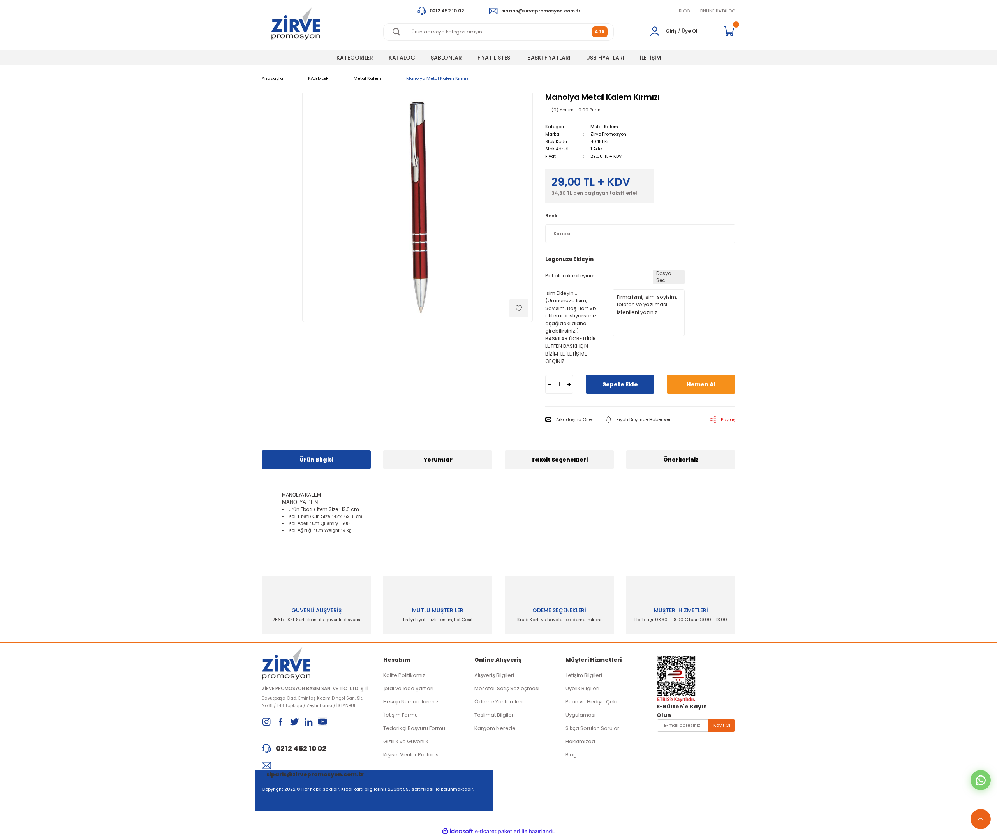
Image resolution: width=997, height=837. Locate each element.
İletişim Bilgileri (583, 675)
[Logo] (295, 23)
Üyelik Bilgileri (582, 688)
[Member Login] (654, 31)
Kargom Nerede (495, 728)
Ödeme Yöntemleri (498, 701)
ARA (600, 31)
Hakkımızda (580, 741)
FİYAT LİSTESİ (494, 58)
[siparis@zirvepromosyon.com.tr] (316, 765)
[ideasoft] (457, 831)
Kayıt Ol (721, 725)
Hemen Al (701, 384)
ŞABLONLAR (446, 58)
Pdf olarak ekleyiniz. (570, 275)
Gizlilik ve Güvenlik (405, 741)
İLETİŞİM (650, 58)
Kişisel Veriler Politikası (411, 754)
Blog (571, 754)
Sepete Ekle (620, 384)
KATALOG (402, 58)
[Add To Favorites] (518, 308)
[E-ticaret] (497, 831)
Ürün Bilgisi (316, 459)
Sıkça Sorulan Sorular (592, 728)
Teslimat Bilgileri (494, 715)
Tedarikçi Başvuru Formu (414, 728)
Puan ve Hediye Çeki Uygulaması (591, 708)
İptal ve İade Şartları (408, 688)
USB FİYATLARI (605, 58)
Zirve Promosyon (608, 134)
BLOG (684, 11)
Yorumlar (438, 459)
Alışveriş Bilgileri (494, 675)
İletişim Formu (400, 715)
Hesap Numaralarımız (411, 701)
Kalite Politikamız (404, 675)
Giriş (671, 31)
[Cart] (729, 31)
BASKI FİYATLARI (549, 58)
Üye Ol (690, 31)
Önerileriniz (681, 459)
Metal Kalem (604, 126)
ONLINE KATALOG (717, 11)
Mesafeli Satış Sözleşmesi (506, 688)
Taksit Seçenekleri (559, 459)
